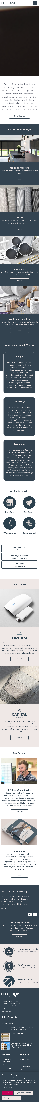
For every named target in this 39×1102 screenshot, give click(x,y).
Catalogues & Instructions (7, 1060)
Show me (19, 659)
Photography (7, 1068)
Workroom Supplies (27, 1070)
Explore (19, 179)
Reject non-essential (24, 1093)
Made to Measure (27, 1059)
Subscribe (19, 936)
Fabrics (23, 1063)
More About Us (19, 116)
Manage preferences (12, 1098)
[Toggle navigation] (35, 3)
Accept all (7, 1093)
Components (25, 1066)
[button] (17, 73)
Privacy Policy (7, 1087)
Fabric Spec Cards (8, 1065)
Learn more (19, 811)
